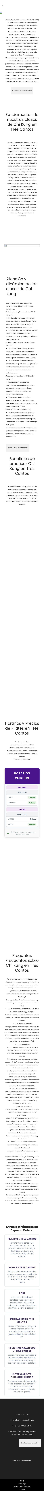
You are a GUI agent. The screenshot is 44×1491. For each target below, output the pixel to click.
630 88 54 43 (26, 1426)
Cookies (22, 1489)
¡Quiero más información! (18, 448)
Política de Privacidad (22, 1486)
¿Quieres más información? (22, 1217)
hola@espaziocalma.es (24, 1420)
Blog (22, 1481)
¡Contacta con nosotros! (22, 90)
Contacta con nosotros (30, 1443)
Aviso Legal (22, 1484)
